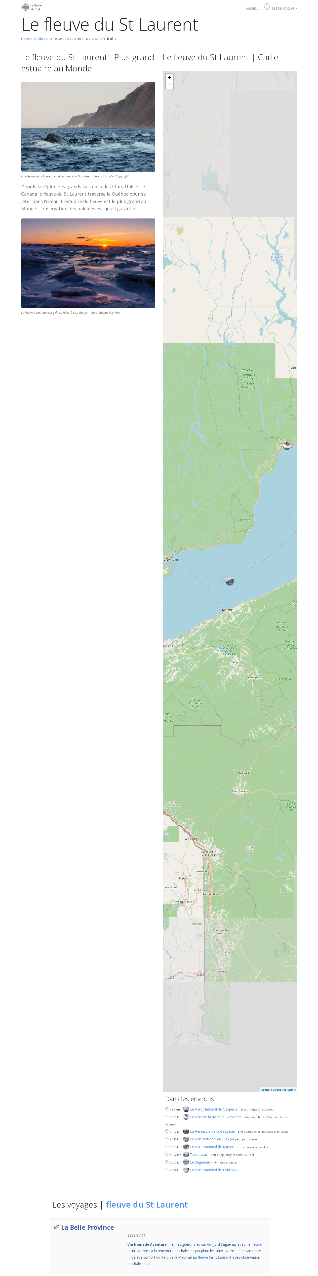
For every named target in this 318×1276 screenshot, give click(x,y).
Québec (39, 39)
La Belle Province (87, 1227)
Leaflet (265, 1089)
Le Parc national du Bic (208, 1139)
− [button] (169, 85)
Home (25, 39)
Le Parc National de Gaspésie (214, 1109)
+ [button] (169, 77)
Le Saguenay (200, 1162)
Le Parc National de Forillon (212, 1170)
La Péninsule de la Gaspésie (212, 1131)
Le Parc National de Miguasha (214, 1146)
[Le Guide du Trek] (32, 5)
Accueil (252, 8)
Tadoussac (199, 1154)
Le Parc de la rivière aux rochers (215, 1117)
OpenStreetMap (283, 1089)
